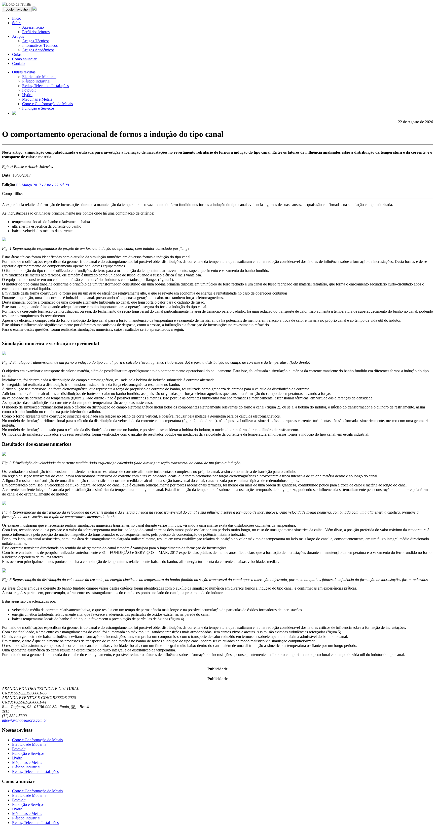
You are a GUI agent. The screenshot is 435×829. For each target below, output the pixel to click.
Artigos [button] (18, 36)
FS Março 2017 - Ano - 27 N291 (43, 185)
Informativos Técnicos (40, 45)
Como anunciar (24, 59)
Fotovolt (28, 90)
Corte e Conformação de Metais (47, 104)
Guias (16, 54)
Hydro (27, 95)
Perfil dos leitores (36, 32)
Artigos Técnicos (35, 41)
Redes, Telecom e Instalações (45, 86)
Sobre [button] (16, 23)
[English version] (14, 113)
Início (16, 18)
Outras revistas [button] (23, 72)
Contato (18, 63)
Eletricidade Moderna (39, 76)
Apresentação (33, 27)
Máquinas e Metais (37, 99)
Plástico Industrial (36, 81)
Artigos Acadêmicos (38, 50)
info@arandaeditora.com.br (24, 720)
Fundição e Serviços (38, 108)
